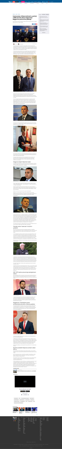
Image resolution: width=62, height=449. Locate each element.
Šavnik (40, 435)
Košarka (24, 421)
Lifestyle (34, 417)
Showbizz (31, 421)
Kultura (18, 421)
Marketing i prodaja (40, 444)
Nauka (18, 427)
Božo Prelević (32, 399)
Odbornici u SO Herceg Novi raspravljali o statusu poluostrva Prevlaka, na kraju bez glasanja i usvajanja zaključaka (43, 29)
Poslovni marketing (48, 418)
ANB (33, 401)
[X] (23, 394)
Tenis (23, 422)
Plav (40, 431)
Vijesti (18, 417)
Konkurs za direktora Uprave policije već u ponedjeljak (26, 370)
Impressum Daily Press (35, 444)
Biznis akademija (19, 424)
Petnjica (41, 430)
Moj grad (41, 417)
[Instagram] (26, 394)
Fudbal (24, 420)
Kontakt (44, 444)
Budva (40, 422)
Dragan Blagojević (16, 399)
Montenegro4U (44, 417)
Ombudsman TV (19, 429)
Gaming (31, 420)
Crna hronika (19, 420)
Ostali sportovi (24, 425)
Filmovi (36, 420)
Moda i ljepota (33, 419)
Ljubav (33, 422)
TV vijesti (36, 417)
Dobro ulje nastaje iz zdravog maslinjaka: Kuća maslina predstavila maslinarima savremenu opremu (44, 24)
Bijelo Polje (41, 421)
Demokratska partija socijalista (25, 398)
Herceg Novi (40, 426)
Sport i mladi (23, 431)
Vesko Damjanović (22, 399)
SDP (26, 401)
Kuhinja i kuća (33, 421)
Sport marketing (24, 432)
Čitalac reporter (46, 444)
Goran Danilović (27, 399)
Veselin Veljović (32, 398)
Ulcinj (40, 438)
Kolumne (39, 417)
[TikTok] (28, 394)
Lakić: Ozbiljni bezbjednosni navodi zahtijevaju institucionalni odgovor (44, 26)
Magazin (27, 417)
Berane (40, 420)
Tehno (18, 426)
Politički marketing (48, 420)
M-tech (18, 425)
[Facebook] (21, 394)
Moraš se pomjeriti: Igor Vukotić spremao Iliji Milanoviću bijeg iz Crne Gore (44, 17)
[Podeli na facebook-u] (32, 24)
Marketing (48, 417)
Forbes (21, 417)
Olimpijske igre (24, 427)
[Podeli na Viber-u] (35, 24)
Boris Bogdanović (23, 401)
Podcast (19, 422)
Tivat (40, 436)
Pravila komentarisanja (30, 444)
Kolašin (40, 427)
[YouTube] (25, 394)
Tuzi (40, 437)
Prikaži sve (43, 32)
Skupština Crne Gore (16, 401)
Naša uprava (19, 430)
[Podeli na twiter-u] (34, 24)
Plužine (40, 432)
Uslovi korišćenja (26, 444)
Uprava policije (16, 398)
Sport (24, 417)
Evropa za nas (29, 421)
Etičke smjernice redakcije (21, 444)
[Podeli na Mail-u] (36, 24)
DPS (19, 398)
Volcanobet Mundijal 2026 (24, 419)
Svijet (28, 417)
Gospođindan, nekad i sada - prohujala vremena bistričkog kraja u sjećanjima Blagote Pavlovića (44, 20)
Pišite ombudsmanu (16, 444)
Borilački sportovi (24, 429)
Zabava (31, 417)
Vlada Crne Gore (30, 401)
